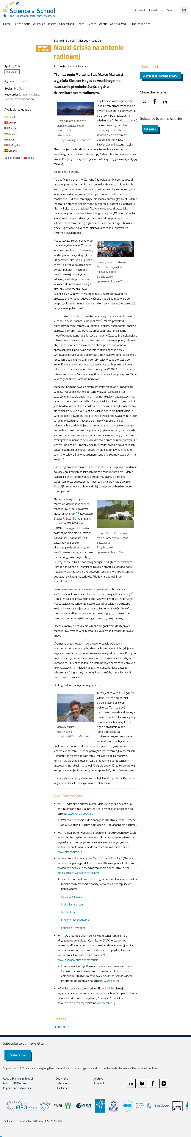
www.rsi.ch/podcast (80, 813)
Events (91, 23)
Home (7, 23)
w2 (77, 512)
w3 (80, 537)
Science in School (64, 40)
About (103, 23)
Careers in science (29, 94)
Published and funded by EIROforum (23, 1121)
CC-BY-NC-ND (63, 1027)
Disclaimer (62, 1088)
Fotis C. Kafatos (71, 896)
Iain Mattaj (68, 912)
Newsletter (156, 10)
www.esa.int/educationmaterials (77, 960)
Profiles (19, 88)
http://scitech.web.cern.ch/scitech (78, 872)
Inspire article (43, 48)
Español (12, 151)
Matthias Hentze (72, 904)
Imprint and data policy (17, 1088)
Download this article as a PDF (161, 76)
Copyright (62, 1078)
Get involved (118, 23)
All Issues (39, 23)
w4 (69, 580)
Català (11, 117)
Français (13, 128)
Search (171, 10)
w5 (131, 593)
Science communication (19, 99)
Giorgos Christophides (75, 920)
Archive (98, 1078)
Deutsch (13, 134)
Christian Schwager (73, 927)
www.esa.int (111, 980)
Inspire (52, 23)
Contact (140, 10)
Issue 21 (96, 40)
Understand (66, 23)
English (12, 123)
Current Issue (22, 23)
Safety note (63, 1083)
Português (14, 145)
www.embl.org (106, 1003)
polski (11, 139)
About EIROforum (14, 1083)
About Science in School (18, 1078)
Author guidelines (140, 23)
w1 (100, 320)
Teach (80, 23)
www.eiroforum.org (69, 852)
